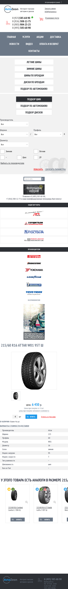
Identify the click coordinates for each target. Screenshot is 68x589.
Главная (11, 37)
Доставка (55, 37)
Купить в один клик (48, 416)
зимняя (9, 151)
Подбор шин (34, 99)
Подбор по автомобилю (34, 88)
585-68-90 (21, 17)
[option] (18, 503)
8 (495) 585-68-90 (53, 579)
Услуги (26, 37)
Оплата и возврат (49, 44)
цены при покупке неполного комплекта (34, 411)
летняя (42, 151)
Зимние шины (34, 68)
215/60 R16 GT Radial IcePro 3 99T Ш (44, 508)
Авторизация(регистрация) (52, 2)
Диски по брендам (34, 82)
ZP (40, 157)
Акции (39, 37)
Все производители (34, 300)
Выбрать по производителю (12, 163)
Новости (14, 44)
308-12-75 (21, 21)
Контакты (34, 51)
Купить (32, 417)
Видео (29, 44)
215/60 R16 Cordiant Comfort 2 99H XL (15, 508)
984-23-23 (21, 24)
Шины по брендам (34, 75)
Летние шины (34, 62)
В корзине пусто (52, 18)
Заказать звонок (50, 8)
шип (24, 157)
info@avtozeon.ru (50, 11)
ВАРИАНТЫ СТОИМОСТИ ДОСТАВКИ (14, 426)
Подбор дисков (34, 112)
